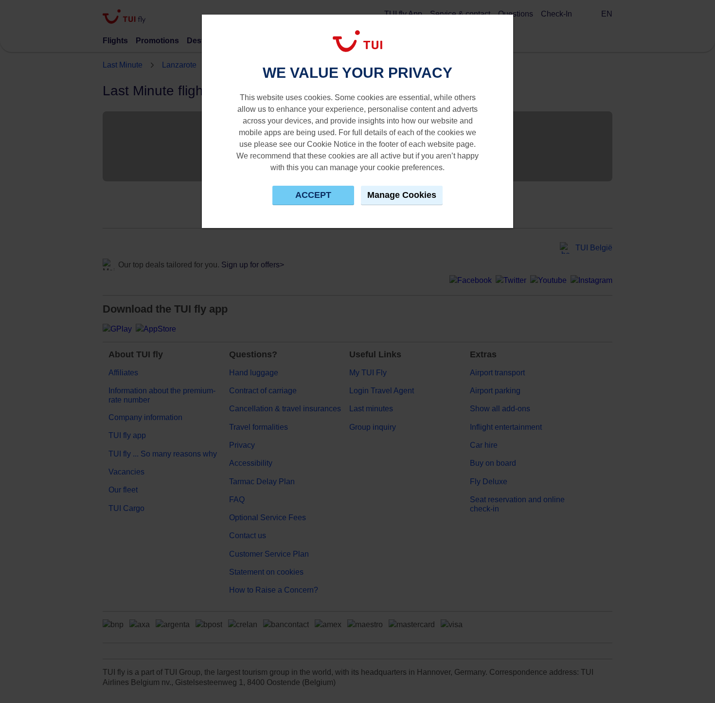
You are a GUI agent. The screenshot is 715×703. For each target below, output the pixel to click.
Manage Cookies (401, 195)
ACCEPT (313, 195)
